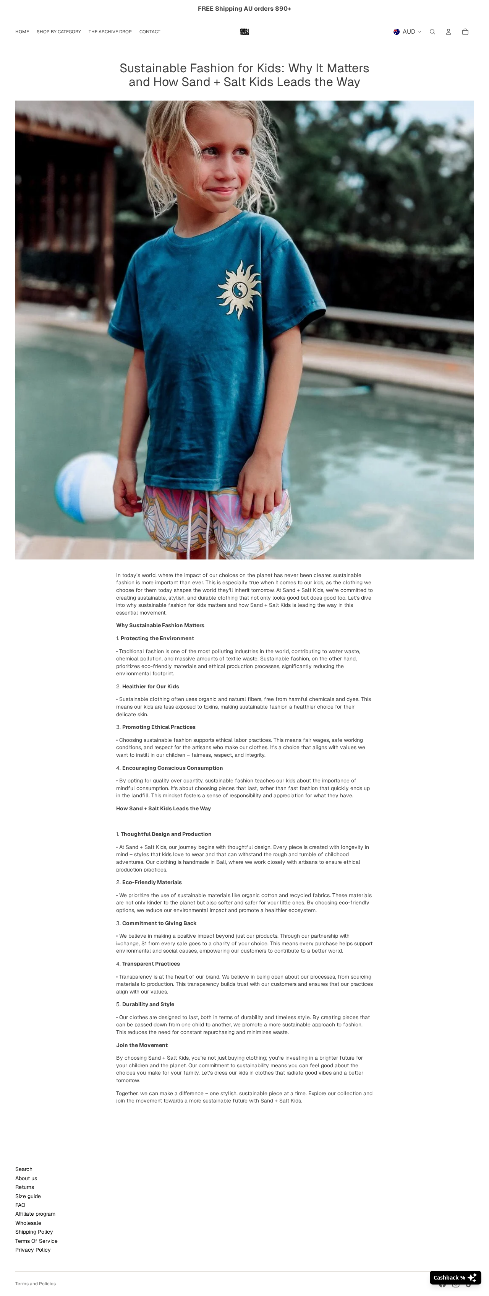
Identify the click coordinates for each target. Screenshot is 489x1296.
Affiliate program (35, 1213)
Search (23, 1169)
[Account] (448, 31)
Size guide (28, 1196)
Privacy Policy (33, 1249)
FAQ (20, 1205)
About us (26, 1178)
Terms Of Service (36, 1240)
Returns (24, 1187)
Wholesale (28, 1223)
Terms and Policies (35, 1284)
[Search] (432, 31)
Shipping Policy (34, 1231)
